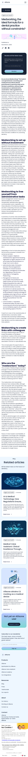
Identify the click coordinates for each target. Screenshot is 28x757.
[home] (5, 2)
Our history (4, 701)
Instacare (7, 371)
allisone (3, 720)
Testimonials (5, 689)
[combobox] (24, 755)
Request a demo (14, 624)
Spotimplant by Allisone (8, 666)
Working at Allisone (7, 704)
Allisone (3, 663)
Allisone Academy (6, 672)
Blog (2, 684)
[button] (25, 2)
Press (3, 687)
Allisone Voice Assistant (8, 669)
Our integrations (6, 675)
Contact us (4, 707)
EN (24, 755)
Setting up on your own (8, 91)
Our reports (4, 692)
